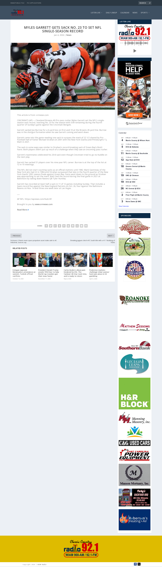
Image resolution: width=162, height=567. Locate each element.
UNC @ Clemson (132, 175)
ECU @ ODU (130, 182)
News (135, 13)
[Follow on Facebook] (135, 564)
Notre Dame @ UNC (133, 201)
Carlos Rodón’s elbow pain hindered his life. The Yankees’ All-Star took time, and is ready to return (75, 273)
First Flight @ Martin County (137, 195)
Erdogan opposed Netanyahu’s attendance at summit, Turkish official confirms (24, 273)
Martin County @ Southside (137, 153)
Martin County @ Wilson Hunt (138, 140)
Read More (22, 209)
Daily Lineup (111, 13)
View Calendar (124, 206)
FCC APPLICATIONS (34, 3)
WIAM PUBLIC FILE (17, 3)
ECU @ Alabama (132, 147)
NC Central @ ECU (133, 188)
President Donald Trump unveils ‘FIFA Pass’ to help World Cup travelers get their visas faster (48, 273)
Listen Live (95, 13)
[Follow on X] (139, 564)
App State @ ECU (133, 160)
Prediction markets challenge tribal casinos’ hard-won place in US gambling (99, 273)
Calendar (124, 13)
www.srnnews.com (44, 204)
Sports (144, 13)
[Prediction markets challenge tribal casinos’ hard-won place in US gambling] (101, 260)
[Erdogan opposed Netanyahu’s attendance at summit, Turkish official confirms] (24, 260)
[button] (134, 51)
